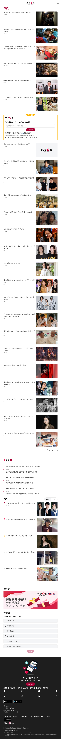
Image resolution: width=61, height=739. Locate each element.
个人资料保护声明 (22, 716)
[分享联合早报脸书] (4, 691)
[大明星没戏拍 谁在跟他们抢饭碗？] (47, 235)
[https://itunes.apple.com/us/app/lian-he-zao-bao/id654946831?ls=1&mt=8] (7, 701)
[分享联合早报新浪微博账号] (22, 696)
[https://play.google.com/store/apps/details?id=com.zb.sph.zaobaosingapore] (18, 701)
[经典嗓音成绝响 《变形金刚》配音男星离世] (47, 87)
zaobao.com (15, 730)
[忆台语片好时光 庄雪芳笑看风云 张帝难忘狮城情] (47, 405)
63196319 (15, 707)
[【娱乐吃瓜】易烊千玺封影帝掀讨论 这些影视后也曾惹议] (47, 286)
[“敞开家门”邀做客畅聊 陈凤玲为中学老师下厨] (47, 439)
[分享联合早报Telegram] (4, 696)
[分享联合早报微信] (39, 696)
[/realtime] (11, 460)
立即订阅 (30, 684)
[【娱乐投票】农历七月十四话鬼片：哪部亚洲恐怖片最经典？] (47, 388)
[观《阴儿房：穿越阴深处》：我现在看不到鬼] (47, 19)
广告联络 (19, 688)
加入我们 (25, 688)
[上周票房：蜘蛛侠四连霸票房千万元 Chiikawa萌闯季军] (47, 35)
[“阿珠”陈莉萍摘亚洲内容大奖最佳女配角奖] (47, 218)
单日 (47, 499)
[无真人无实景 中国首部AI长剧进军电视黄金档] (47, 70)
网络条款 (15, 716)
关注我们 (12, 688)
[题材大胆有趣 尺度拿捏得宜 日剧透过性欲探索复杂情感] (47, 167)
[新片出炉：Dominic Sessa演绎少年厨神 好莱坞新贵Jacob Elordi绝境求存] (47, 320)
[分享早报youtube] (39, 691)
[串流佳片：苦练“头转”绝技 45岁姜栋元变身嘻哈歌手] (47, 303)
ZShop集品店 (36, 716)
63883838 (11, 708)
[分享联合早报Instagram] (57, 691)
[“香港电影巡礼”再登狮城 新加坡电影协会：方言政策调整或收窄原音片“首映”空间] (47, 53)
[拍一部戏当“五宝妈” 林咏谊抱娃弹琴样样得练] (47, 104)
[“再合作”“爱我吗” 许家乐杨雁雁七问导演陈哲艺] (47, 184)
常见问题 (32, 688)
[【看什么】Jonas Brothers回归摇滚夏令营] (47, 201)
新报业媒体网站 (7, 716)
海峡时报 (43, 716)
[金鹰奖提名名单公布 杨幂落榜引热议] (47, 371)
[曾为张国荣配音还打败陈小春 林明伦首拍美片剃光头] (47, 337)
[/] (30, 3)
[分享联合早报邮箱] (57, 696)
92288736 (20, 712)
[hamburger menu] (3, 3)
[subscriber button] (58, 3)
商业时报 (49, 716)
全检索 (30, 716)
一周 (54, 499)
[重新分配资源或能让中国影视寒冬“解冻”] (47, 150)
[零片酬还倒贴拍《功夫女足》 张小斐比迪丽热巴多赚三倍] (47, 252)
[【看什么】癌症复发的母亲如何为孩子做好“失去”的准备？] (47, 422)
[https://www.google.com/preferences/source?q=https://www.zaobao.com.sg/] (7, 719)
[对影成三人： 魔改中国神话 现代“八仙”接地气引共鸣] (47, 354)
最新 (7, 460)
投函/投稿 (45, 688)
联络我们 (38, 688)
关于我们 (6, 688)
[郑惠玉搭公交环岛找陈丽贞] (47, 269)
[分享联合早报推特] (22, 691)
